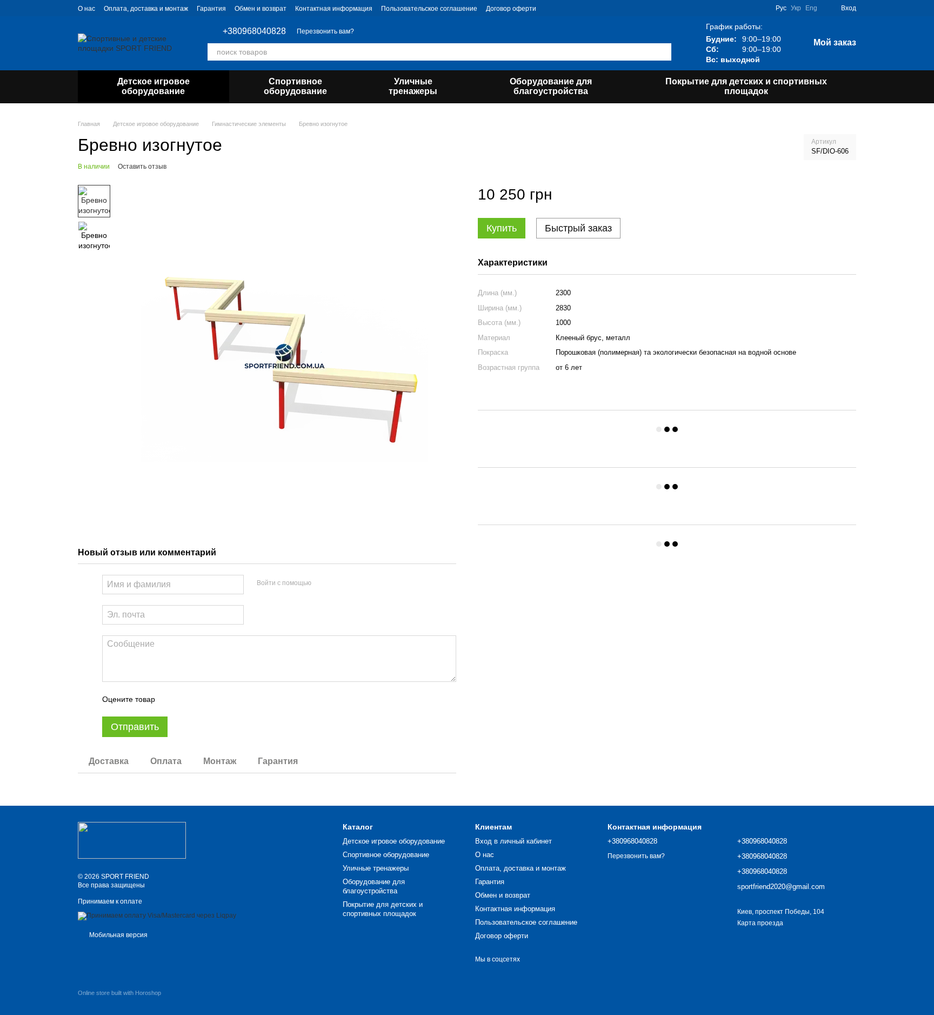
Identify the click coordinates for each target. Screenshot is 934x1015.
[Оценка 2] (190, 699)
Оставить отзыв (142, 166)
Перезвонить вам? (325, 31)
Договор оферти (511, 8)
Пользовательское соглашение (429, 8)
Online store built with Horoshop (119, 993)
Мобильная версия (118, 935)
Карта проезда (760, 923)
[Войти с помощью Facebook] (323, 582)
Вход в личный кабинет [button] (513, 841)
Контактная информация (333, 8)
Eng (811, 8)
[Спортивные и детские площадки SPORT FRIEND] (132, 840)
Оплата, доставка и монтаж (146, 8)
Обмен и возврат (260, 8)
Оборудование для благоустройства (551, 86)
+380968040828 (254, 31)
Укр (796, 8)
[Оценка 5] (242, 699)
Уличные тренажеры (413, 86)
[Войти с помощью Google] (340, 582)
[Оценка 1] (173, 699)
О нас (86, 8)
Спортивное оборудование (295, 86)
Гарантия (211, 8)
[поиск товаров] (662, 52)
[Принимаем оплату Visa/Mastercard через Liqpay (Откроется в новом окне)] (157, 915)
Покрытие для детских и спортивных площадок (746, 86)
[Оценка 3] (207, 699)
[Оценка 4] (225, 699)
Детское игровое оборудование (153, 86)
